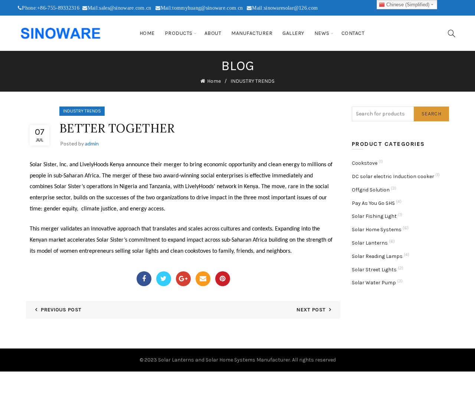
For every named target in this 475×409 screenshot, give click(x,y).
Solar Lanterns (370, 243)
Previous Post (61, 310)
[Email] (203, 278)
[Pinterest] (222, 278)
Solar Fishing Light (374, 216)
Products (179, 33)
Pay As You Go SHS (373, 203)
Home (147, 33)
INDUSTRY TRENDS (252, 81)
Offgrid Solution (371, 190)
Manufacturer (251, 33)
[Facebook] (144, 278)
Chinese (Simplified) (407, 4)
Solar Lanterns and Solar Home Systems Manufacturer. (224, 360)
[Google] (183, 278)
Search (431, 114)
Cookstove (364, 163)
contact (353, 33)
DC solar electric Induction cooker (393, 176)
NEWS (322, 33)
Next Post (311, 310)
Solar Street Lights (374, 269)
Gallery (293, 33)
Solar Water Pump (374, 282)
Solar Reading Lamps (377, 256)
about (213, 33)
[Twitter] (163, 278)
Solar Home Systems (377, 229)
